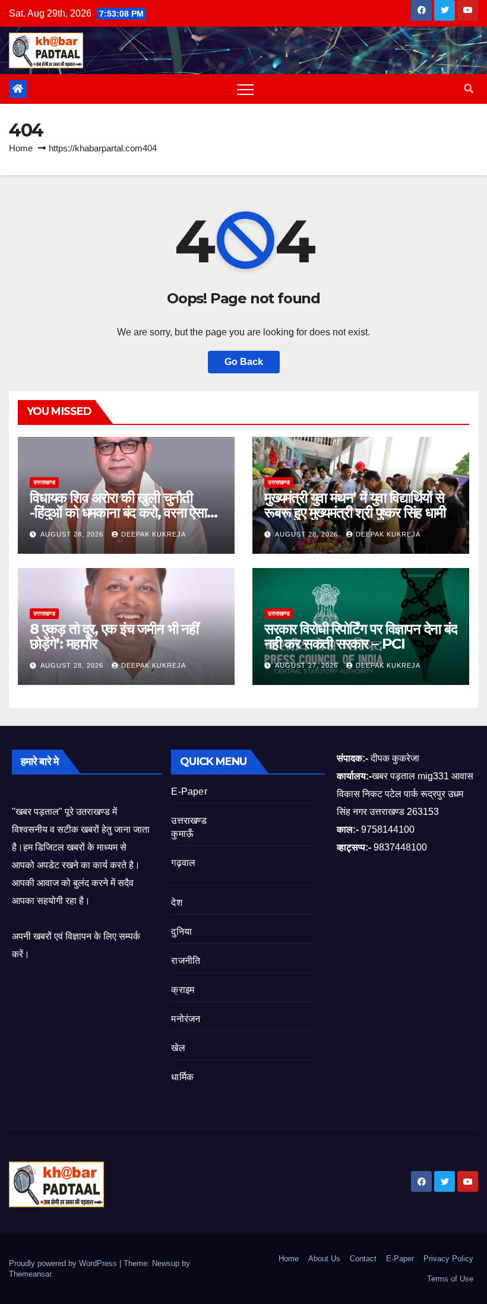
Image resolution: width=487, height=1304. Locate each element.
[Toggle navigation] (245, 89)
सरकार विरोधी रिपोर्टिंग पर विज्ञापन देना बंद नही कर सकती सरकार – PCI (360, 636)
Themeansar (30, 1274)
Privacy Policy (448, 1258)
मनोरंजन (185, 1019)
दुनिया (181, 932)
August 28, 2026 (73, 534)
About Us (324, 1258)
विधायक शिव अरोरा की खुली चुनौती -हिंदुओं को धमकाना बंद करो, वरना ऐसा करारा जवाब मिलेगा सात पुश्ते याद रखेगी (120, 512)
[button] (468, 89)
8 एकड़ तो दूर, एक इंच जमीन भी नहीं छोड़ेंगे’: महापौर (114, 636)
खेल (178, 1048)
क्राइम (182, 990)
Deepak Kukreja (153, 534)
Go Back (243, 362)
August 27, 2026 (307, 665)
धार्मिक (182, 1077)
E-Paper (189, 791)
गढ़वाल (183, 863)
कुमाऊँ (182, 834)
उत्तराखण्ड (44, 482)
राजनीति (185, 961)
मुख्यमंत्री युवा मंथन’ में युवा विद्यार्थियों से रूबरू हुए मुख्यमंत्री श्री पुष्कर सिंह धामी (354, 505)
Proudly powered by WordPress (64, 1263)
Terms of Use (450, 1278)
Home (21, 148)
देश (176, 902)
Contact (363, 1258)
